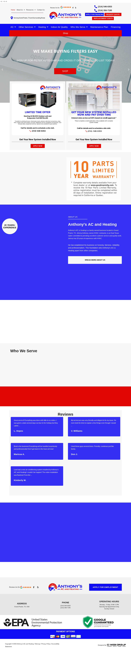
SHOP (65, 71)
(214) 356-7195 (105, 10)
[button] (2, 69)
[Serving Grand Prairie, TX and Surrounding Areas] (11, 17)
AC (12, 27)
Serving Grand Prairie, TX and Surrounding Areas (29, 18)
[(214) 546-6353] (95, 6)
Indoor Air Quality (59, 27)
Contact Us (41, 10)
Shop (65, 33)
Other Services (26, 27)
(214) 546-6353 (105, 6)
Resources (30, 10)
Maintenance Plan (99, 27)
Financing (115, 27)
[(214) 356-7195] (95, 10)
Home (13, 10)
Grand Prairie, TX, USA (21, 606)
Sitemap (37, 644)
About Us (20, 10)
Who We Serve (78, 27)
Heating (42, 27)
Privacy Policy (45, 644)
